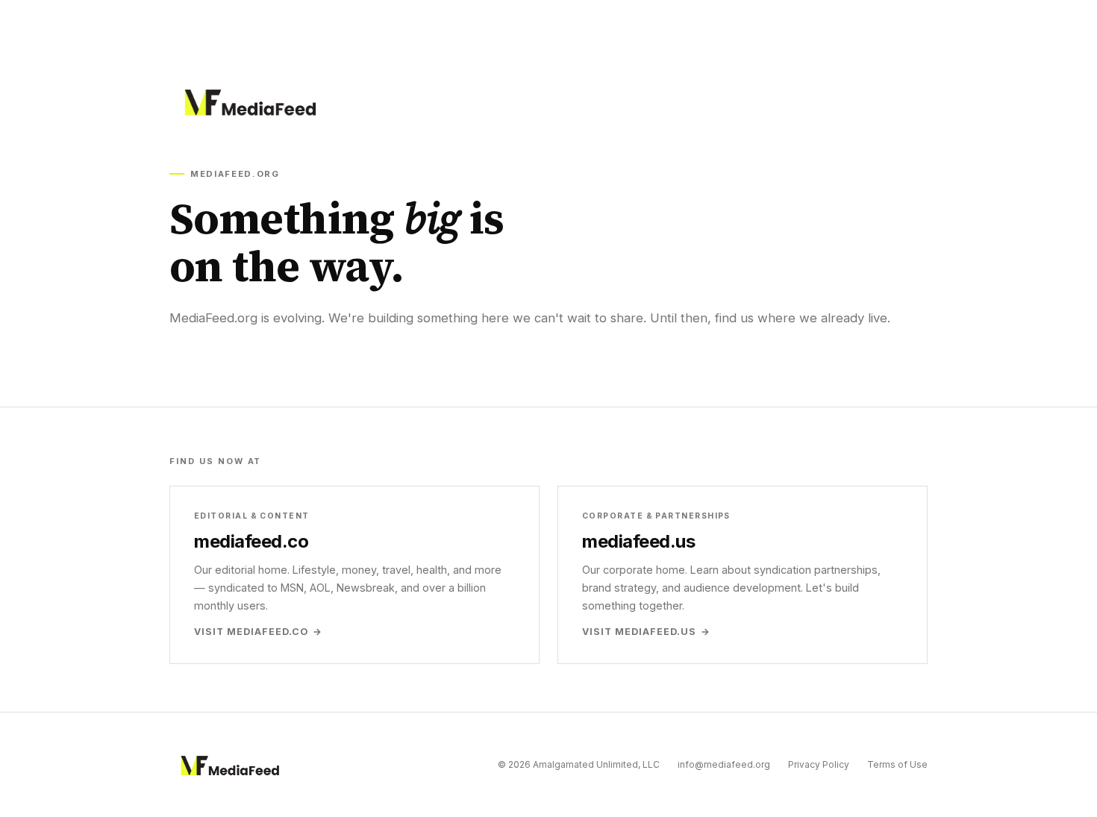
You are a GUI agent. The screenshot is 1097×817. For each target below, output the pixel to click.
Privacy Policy (818, 764)
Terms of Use (897, 764)
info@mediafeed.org (724, 764)
